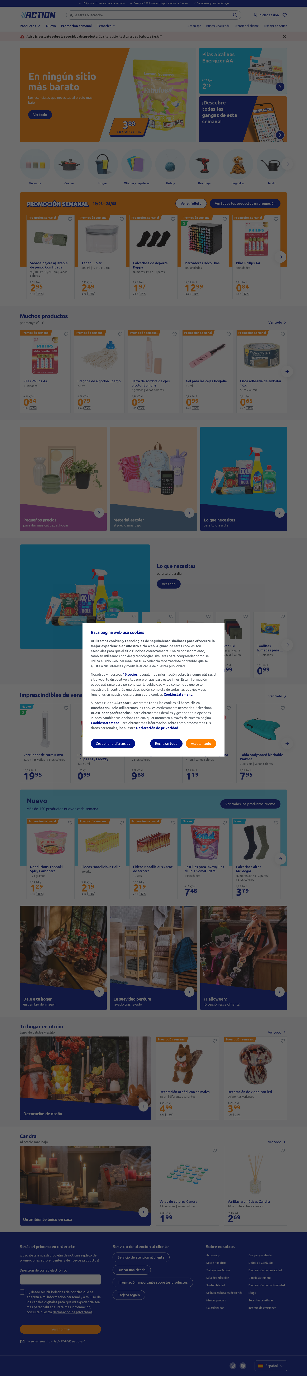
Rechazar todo (166, 743)
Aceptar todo (201, 743)
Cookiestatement (178, 694)
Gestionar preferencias (113, 743)
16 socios (130, 674)
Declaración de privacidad (157, 728)
